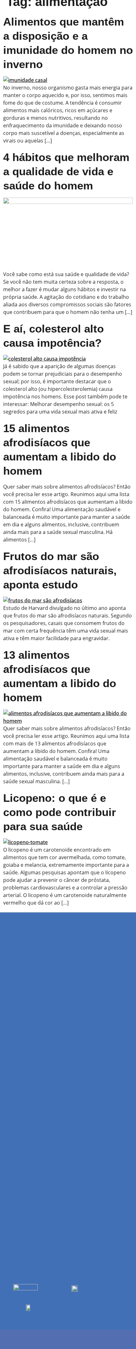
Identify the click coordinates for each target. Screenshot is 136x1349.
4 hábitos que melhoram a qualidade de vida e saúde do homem (66, 171)
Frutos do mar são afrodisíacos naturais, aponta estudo (60, 570)
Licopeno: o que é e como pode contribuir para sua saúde (59, 812)
